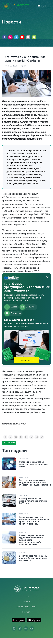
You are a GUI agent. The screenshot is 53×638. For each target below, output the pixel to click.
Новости (26, 601)
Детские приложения (26, 607)
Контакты (26, 612)
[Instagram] (42, 437)
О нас (26, 596)
